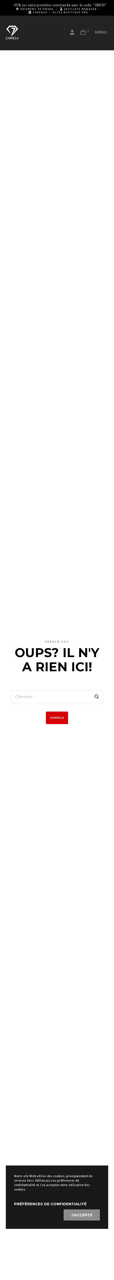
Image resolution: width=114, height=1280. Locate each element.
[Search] (96, 697)
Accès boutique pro (70, 12)
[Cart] (83, 32)
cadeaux (40, 12)
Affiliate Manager (80, 9)
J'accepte (81, 1215)
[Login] (72, 32)
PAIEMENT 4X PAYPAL (37, 9)
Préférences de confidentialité (50, 1204)
